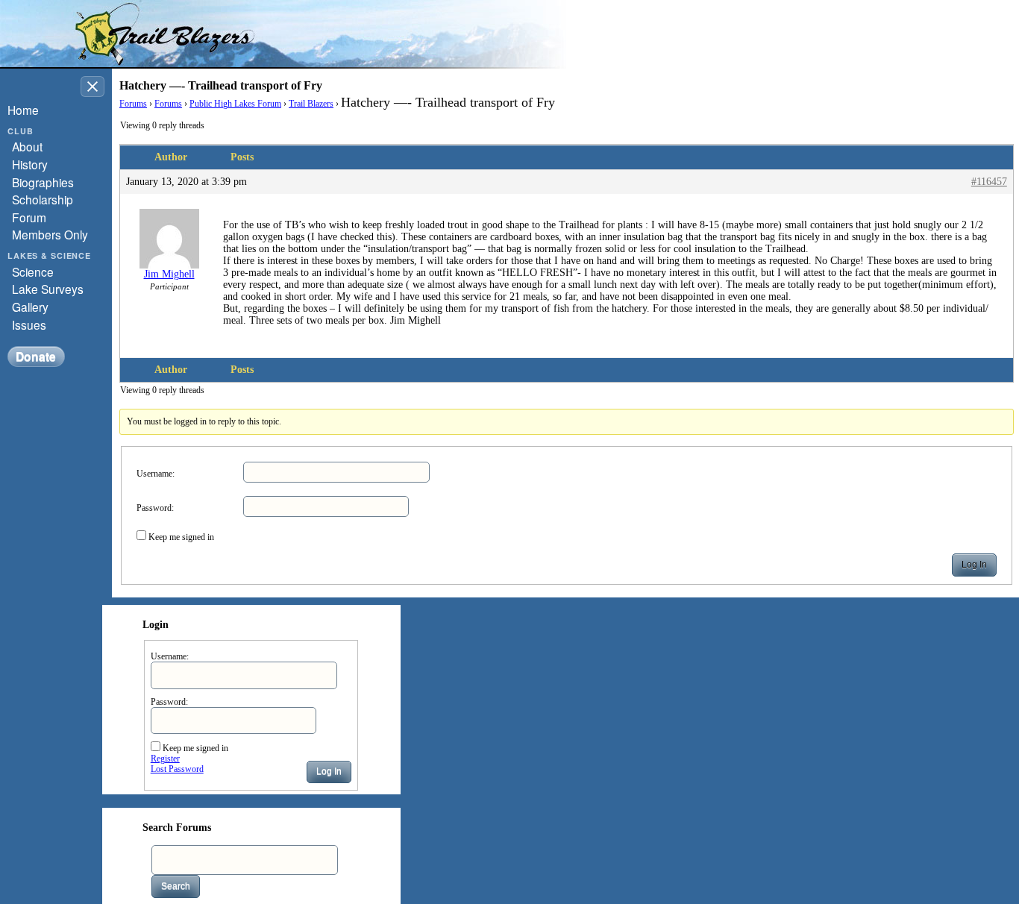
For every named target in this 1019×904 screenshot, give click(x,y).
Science (33, 271)
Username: (156, 473)
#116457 (989, 181)
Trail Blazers (311, 103)
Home (23, 109)
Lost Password (177, 769)
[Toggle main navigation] (92, 86)
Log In (974, 564)
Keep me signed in (181, 537)
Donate (36, 356)
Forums (133, 103)
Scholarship (42, 199)
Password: (155, 508)
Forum (29, 217)
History (30, 164)
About (27, 146)
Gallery (30, 306)
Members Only (50, 234)
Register (165, 758)
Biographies (43, 182)
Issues (29, 324)
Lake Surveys (48, 288)
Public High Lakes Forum (235, 103)
